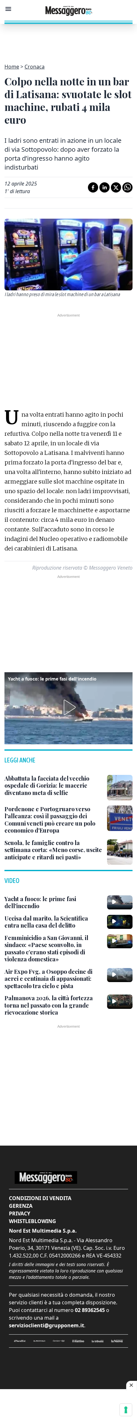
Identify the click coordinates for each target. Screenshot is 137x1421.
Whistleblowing (32, 1221)
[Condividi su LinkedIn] (104, 187)
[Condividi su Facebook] (93, 187)
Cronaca (35, 66)
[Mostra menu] (8, 9)
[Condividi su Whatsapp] (127, 187)
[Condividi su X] (116, 187)
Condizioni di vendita (40, 1198)
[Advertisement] (68, 40)
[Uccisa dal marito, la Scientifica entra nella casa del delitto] (120, 922)
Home (11, 66)
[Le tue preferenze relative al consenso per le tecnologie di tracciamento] (126, 1410)
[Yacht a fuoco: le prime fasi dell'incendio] (120, 902)
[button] (68, 707)
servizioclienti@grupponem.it (46, 1325)
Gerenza (20, 1205)
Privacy (19, 1213)
